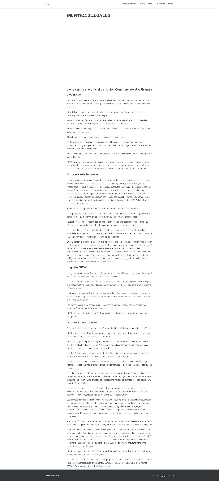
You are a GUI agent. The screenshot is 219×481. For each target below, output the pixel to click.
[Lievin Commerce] (47, 4)
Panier (170, 4)
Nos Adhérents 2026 (129, 4)
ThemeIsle (171, 476)
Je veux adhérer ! (146, 4)
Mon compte (160, 4)
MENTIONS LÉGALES (52, 475)
